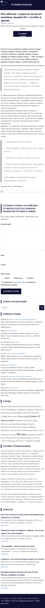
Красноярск (13, 416)
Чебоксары (11, 441)
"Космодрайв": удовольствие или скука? (18, 546)
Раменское (35, 413)
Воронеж (10, 438)
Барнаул (30, 438)
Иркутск (4, 406)
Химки (41, 430)
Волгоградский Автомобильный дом (23, 319)
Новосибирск (21, 424)
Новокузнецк (6, 427)
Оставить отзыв (22, 35)
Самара (4, 416)
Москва (21, 434)
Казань (3, 438)
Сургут (3, 441)
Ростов (17, 438)
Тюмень (23, 438)
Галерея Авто (12, 331)
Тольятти (31, 424)
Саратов (13, 430)
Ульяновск (39, 435)
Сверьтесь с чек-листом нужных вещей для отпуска (22, 559)
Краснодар (23, 416)
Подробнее (4, 525)
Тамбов (37, 441)
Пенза (41, 410)
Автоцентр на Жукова (17, 353)
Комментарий (6, 224)
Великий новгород (8, 424)
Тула (29, 413)
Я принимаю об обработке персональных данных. (18, 283)
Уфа (37, 409)
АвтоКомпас (12, 365)
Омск (24, 413)
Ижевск (31, 409)
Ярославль (20, 441)
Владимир (30, 435)
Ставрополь (29, 441)
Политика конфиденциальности (23, 601)
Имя (2, 255)
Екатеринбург (16, 413)
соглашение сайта (19, 282)
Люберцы (4, 435)
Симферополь (21, 410)
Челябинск (19, 420)
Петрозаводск (22, 427)
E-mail (3, 265)
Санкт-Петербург (8, 409)
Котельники (21, 406)
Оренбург (12, 406)
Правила (7, 601)
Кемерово (30, 406)
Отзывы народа (21, 4)
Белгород (12, 435)
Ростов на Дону (31, 420)
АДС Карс (15, 342)
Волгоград (5, 413)
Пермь (19, 430)
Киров (14, 427)
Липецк (37, 438)
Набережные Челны (30, 430)
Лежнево (38, 406)
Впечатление (5, 274)
